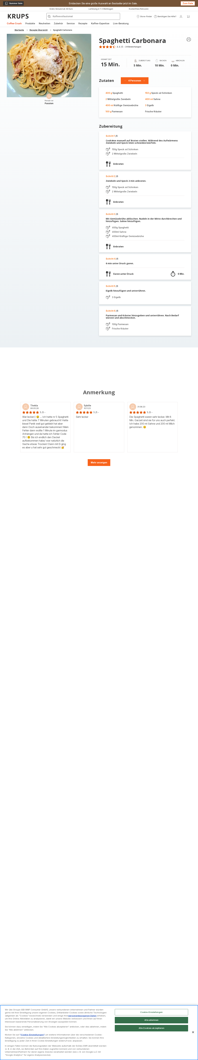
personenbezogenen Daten (82, 1015)
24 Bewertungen (133, 47)
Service (71, 23)
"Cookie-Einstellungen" (32, 1034)
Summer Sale (13, 4)
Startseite (19, 30)
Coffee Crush (14, 23)
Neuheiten (44, 23)
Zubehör (58, 23)
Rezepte (82, 23)
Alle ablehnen (151, 1020)
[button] (144, 16)
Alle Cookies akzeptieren (151, 1028)
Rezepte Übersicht (38, 30)
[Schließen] (193, 1032)
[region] (99, 1032)
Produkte (30, 23)
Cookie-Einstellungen (151, 1012)
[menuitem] (14, 23)
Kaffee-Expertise (100, 23)
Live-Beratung (121, 23)
